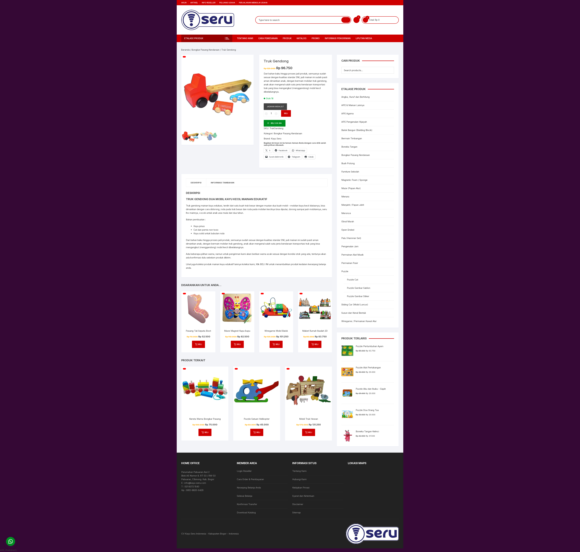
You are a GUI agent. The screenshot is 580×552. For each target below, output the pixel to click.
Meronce (346, 213)
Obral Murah (347, 221)
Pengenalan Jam (349, 246)
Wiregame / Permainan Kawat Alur (359, 321)
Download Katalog (246, 512)
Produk (287, 38)
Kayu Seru (276, 138)
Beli (286, 113)
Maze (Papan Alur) (351, 188)
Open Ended (347, 229)
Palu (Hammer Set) (351, 238)
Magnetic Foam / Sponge (354, 180)
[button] (248, 60)
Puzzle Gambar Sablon (358, 287)
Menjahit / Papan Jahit (352, 204)
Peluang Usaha (227, 3)
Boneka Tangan (349, 146)
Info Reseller (209, 3)
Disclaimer (297, 504)
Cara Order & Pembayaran (250, 479)
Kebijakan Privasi (300, 487)
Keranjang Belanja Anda (249, 487)
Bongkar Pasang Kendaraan (205, 49)
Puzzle (344, 271)
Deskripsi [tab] (196, 182)
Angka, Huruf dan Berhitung (355, 96)
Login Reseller (244, 471)
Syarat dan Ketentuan (303, 495)
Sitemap (296, 512)
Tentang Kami (245, 38)
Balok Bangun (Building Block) (356, 130)
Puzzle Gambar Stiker (358, 296)
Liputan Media (364, 38)
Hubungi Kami (299, 479)
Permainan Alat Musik (352, 254)
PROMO (316, 38)
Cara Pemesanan (268, 38)
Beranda (185, 49)
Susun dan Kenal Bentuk (353, 312)
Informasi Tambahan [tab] (222, 182)
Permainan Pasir (349, 263)
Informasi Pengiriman (338, 38)
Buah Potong (348, 163)
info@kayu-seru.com (195, 482)
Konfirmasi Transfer (247, 504)
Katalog (301, 38)
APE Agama (347, 113)
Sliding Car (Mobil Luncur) (354, 304)
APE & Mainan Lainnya (352, 105)
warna (211, 254)
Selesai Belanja (244, 495)
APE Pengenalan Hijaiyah (354, 121)
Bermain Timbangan (351, 138)
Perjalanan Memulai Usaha (253, 3)
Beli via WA (276, 123)
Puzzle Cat (352, 279)
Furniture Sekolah (350, 171)
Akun (184, 3)
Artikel (194, 3)
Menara (345, 196)
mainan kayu (218, 264)
